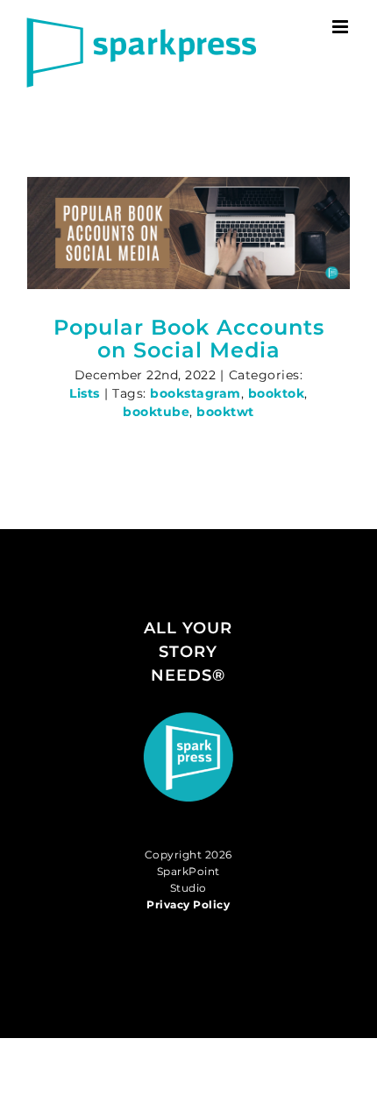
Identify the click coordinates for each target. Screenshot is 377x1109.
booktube (156, 412)
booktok (276, 393)
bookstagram (195, 393)
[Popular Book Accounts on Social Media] (188, 233)
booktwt (225, 412)
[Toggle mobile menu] (342, 27)
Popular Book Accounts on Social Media (188, 338)
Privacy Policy (188, 904)
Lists (84, 393)
